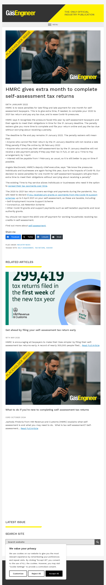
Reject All (36, 573)
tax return (40, 248)
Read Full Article (91, 345)
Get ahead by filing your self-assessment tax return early (41, 330)
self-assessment (37, 225)
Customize (18, 573)
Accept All (54, 573)
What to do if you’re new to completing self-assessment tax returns (47, 409)
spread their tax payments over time (27, 186)
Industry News (23, 245)
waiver (49, 248)
